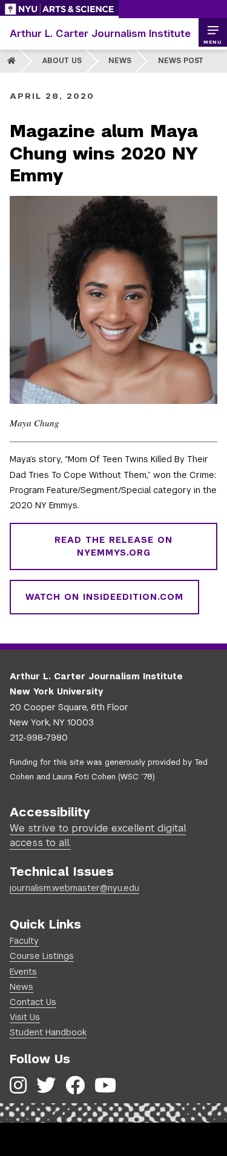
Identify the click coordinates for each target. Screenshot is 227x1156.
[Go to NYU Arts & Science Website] (59, 9)
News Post (180, 61)
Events (23, 971)
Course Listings (42, 955)
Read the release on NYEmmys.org (113, 546)
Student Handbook (48, 1032)
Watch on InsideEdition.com (104, 596)
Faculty (24, 940)
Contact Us (33, 1001)
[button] (212, 32)
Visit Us (25, 1017)
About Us (62, 61)
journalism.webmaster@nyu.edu (74, 887)
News (119, 61)
